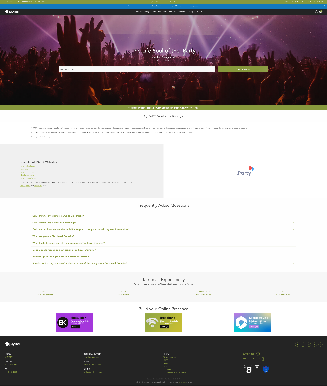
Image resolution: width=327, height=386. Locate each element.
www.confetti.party (28, 178)
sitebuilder (38, 185)
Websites (172, 12)
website (22, 185)
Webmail (288, 2)
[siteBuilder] (74, 322)
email (28, 185)
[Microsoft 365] (252, 322)
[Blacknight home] (12, 11)
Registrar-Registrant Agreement (176, 372)
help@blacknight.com (155, 2)
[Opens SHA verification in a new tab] (266, 369)
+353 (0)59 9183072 (26, 2)
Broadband (162, 12)
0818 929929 (9, 357)
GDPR (166, 366)
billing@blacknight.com (93, 372)
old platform (155, 6)
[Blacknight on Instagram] (309, 344)
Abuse (166, 363)
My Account (311, 2)
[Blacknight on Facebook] (303, 344)
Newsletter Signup (252, 359)
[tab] (163, 215)
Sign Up (319, 2)
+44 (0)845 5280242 (11, 372)
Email (154, 12)
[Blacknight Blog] (320, 344)
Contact (304, 2)
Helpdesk (165, 2)
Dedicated (181, 12)
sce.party (25, 169)
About (298, 2)
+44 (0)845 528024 (282, 294)
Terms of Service (170, 357)
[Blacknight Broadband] (163, 322)
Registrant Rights (170, 369)
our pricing (182, 382)
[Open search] (316, 11)
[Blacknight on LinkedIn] (315, 344)
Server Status (173, 2)
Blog (293, 2)
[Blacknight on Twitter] (298, 344)
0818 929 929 (41, 2)
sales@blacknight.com (10, 2)
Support (199, 12)
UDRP (166, 360)
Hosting (146, 12)
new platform (194, 6)
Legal (166, 354)
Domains (138, 12)
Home (153, 61)
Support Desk (249, 354)
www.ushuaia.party (28, 166)
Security (190, 12)
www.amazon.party (29, 172)
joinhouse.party (27, 175)
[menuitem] (138, 12)
